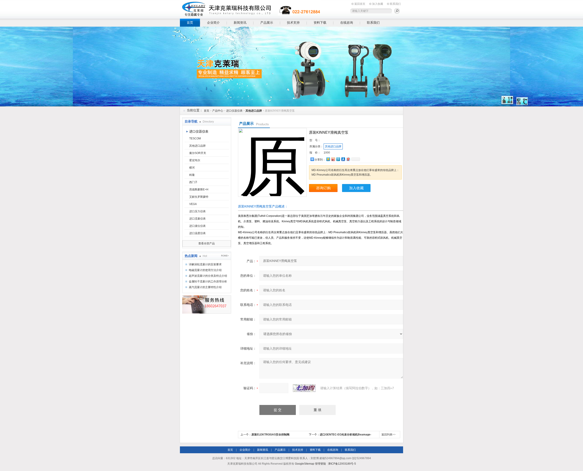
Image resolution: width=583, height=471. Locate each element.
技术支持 (293, 22)
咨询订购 (323, 188)
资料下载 (320, 22)
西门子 (193, 182)
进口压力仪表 (197, 211)
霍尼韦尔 (194, 160)
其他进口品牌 (197, 145)
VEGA (193, 204)
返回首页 (359, 3)
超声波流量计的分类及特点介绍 (208, 275)
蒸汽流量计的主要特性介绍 (205, 287)
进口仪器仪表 (234, 110)
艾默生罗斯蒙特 (198, 196)
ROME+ (225, 256)
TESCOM (195, 138)
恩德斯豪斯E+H (198, 189)
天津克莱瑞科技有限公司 (250, 8)
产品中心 (217, 110)
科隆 (192, 175)
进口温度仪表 (197, 233)
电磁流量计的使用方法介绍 (205, 270)
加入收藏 (377, 3)
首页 (190, 22)
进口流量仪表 (197, 218)
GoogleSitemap (304, 463)
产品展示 (266, 22)
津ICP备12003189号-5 (342, 463)
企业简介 (213, 22)
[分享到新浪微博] (332, 159)
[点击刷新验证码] (304, 388)
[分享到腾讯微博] (337, 159)
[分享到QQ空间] (327, 159)
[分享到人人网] (342, 159)
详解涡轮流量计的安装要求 (205, 264)
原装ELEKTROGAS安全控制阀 (270, 434)
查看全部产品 (206, 243)
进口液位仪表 (197, 226)
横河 (192, 167)
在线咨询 (346, 22)
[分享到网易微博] (347, 159)
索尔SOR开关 (197, 153)
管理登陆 (320, 463)
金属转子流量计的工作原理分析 (208, 281)
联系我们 (395, 3)
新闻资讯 (240, 22)
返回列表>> (388, 434)
